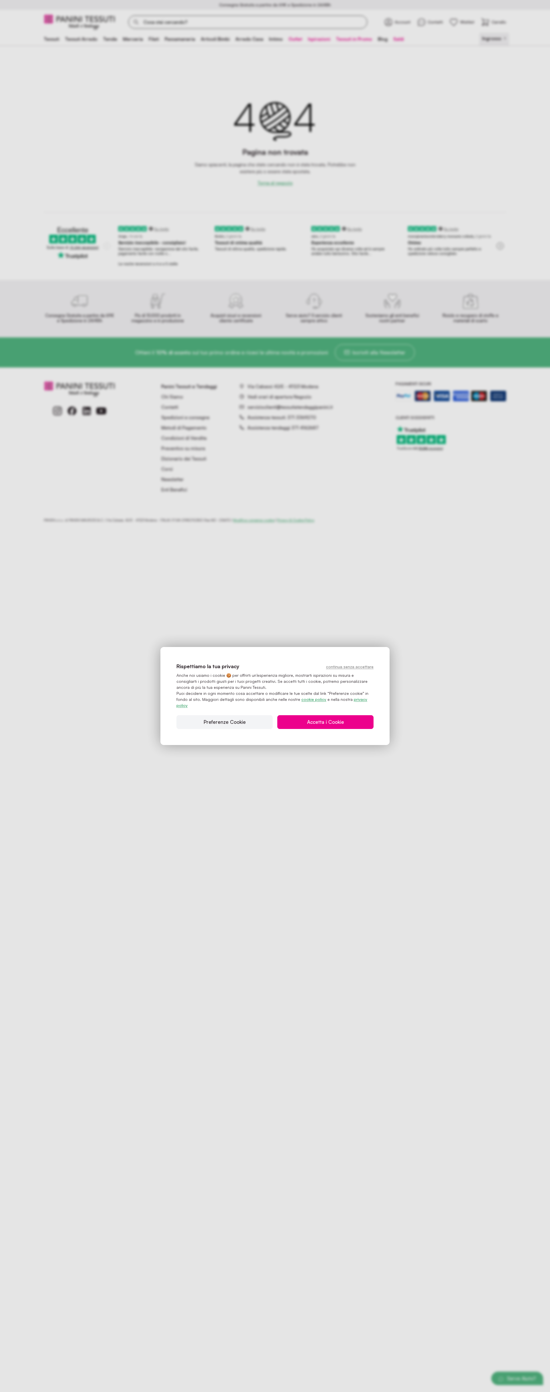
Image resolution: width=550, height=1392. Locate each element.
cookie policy (313, 699)
